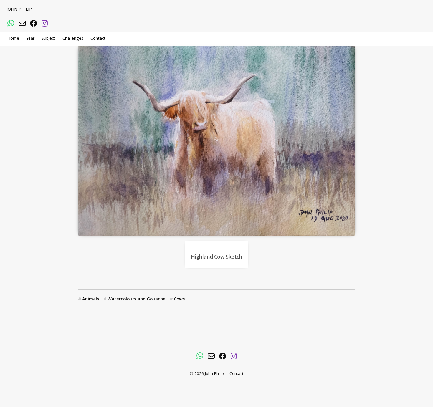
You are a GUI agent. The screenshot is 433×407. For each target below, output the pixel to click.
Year (30, 38)
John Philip (19, 10)
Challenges (72, 38)
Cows (179, 299)
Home (13, 38)
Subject (48, 38)
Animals (90, 299)
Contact (97, 38)
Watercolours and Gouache (137, 299)
